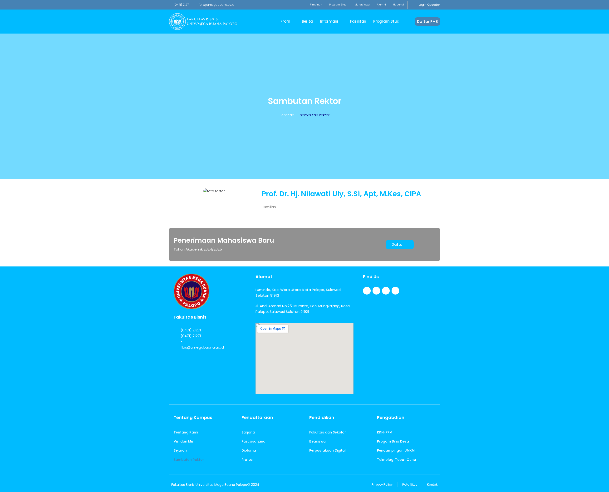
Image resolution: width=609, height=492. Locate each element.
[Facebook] (367, 291)
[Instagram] (386, 291)
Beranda (287, 115)
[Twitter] (376, 291)
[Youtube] (395, 291)
